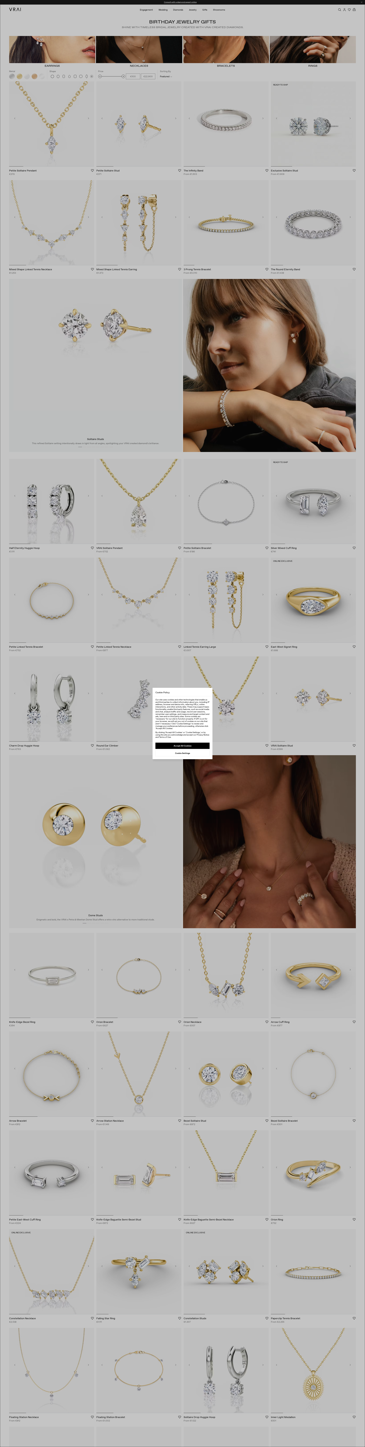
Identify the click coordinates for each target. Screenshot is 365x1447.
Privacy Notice (203, 734)
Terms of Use (165, 737)
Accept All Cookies (182, 745)
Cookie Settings (182, 753)
